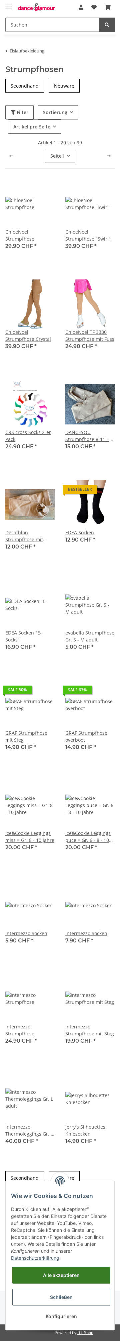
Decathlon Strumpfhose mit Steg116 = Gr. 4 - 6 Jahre (25, 536)
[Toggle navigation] (8, 4)
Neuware (64, 86)
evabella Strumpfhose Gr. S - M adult (89, 636)
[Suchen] (107, 25)
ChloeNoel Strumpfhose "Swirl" (88, 235)
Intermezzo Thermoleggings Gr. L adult (29, 1130)
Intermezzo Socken (26, 933)
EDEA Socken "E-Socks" (23, 636)
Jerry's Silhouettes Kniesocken (85, 1130)
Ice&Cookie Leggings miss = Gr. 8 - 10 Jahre (29, 836)
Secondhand (25, 86)
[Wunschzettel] (94, 7)
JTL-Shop (85, 1332)
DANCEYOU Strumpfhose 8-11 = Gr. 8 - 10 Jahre (87, 436)
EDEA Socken (79, 532)
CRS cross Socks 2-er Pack (28, 435)
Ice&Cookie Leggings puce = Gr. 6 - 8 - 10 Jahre (88, 837)
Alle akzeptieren (61, 1275)
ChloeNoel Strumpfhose (19, 235)
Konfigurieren (61, 1316)
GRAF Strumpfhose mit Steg (26, 736)
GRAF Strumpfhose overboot (86, 736)
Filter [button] (21, 112)
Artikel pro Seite (31, 126)
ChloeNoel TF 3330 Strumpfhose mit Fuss (89, 335)
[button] (81, 7)
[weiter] (109, 156)
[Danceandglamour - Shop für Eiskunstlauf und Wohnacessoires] (36, 7)
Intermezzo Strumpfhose (19, 1030)
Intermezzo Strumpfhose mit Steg (89, 1030)
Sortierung (55, 112)
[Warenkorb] (108, 7)
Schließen (61, 1297)
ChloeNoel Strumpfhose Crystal (28, 335)
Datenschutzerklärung (35, 1258)
